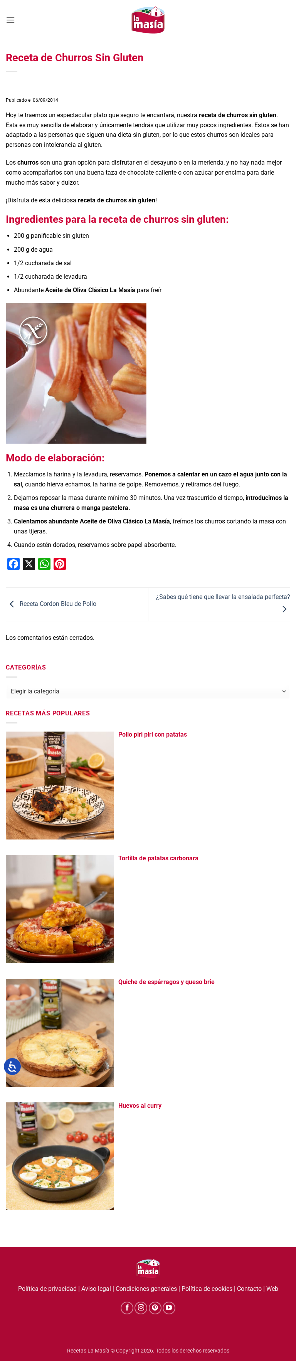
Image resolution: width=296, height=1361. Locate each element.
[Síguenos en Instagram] (141, 1308)
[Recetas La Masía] (148, 20)
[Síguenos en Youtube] (169, 1308)
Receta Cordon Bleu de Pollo (57, 604)
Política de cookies (207, 1288)
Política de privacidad (47, 1288)
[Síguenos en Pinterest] (155, 1308)
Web (272, 1288)
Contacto (249, 1288)
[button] (10, 19)
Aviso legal (96, 1288)
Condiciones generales (146, 1288)
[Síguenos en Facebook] (127, 1308)
